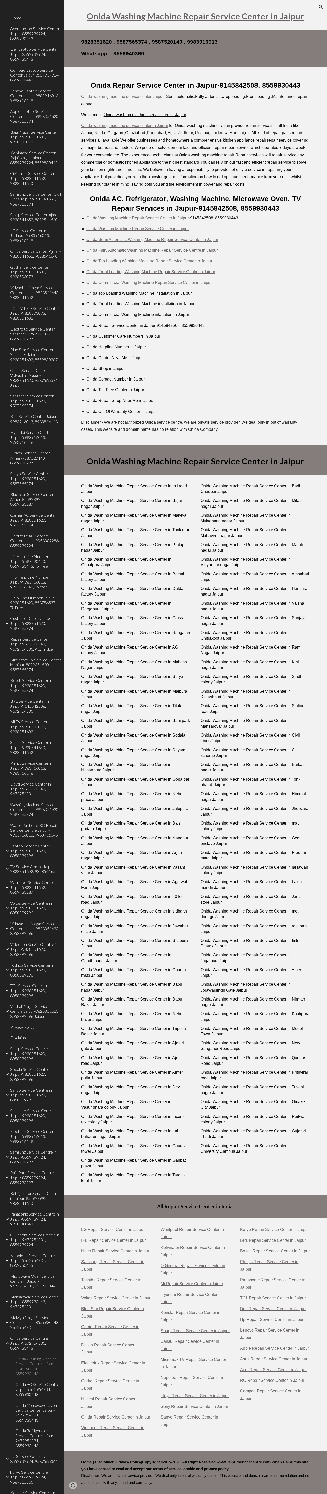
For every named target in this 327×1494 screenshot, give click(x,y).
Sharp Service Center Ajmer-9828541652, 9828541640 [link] (35, 217)
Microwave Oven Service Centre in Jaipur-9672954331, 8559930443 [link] (34, 1281)
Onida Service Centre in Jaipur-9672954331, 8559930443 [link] (31, 1343)
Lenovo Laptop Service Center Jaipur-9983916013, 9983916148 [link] (34, 95)
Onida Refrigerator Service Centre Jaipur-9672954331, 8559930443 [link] (35, 1438)
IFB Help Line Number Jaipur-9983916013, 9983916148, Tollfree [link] (30, 582)
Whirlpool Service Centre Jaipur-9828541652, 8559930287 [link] (32, 887)
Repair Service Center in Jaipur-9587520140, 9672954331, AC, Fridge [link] (31, 644)
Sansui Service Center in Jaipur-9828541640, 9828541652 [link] (31, 747)
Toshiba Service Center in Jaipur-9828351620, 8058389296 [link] (32, 970)
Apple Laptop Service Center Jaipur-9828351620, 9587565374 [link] (34, 116)
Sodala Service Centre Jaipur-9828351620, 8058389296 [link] (29, 1074)
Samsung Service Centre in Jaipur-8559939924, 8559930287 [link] (33, 1156)
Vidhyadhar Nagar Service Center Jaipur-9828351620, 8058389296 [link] (34, 928)
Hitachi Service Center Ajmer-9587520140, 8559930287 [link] (30, 457)
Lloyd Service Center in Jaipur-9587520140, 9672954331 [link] (30, 788)
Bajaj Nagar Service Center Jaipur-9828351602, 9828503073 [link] (33, 137)
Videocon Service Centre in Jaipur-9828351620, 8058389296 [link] (34, 949)
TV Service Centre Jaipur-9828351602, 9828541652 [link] (34, 869)
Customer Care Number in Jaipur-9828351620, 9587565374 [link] (33, 623)
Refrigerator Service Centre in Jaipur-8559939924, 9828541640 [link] (34, 1198)
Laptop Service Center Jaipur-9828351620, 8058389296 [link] (30, 850)
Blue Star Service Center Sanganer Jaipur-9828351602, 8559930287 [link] (34, 354)
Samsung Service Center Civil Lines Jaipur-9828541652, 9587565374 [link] (35, 199)
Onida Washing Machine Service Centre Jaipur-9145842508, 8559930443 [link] (36, 1366)
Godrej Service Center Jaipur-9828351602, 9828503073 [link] (30, 271)
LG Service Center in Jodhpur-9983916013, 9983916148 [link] (30, 235)
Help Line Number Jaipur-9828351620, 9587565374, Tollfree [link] (34, 602)
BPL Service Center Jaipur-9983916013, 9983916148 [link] (34, 419)
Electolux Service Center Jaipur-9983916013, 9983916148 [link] (32, 1136)
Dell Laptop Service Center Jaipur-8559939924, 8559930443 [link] (34, 54)
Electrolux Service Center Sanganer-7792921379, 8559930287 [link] (32, 333)
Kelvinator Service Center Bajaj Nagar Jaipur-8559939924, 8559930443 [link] (34, 157)
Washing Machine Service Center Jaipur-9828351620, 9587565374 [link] (34, 809)
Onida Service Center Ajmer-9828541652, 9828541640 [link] (35, 253)
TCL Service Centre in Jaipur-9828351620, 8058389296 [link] (29, 990)
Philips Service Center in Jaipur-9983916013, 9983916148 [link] (31, 768)
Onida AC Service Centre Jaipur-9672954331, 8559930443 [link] (37, 1389)
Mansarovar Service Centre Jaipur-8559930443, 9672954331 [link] (34, 1301)
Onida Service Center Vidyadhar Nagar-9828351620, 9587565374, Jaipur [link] (34, 377)
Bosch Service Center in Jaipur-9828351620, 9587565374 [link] (31, 685)
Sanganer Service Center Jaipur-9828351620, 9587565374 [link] (32, 400)
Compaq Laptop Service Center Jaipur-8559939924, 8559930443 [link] (34, 75)
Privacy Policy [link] (22, 1026)
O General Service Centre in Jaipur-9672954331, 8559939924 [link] (34, 1239)
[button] (321, 7)
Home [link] (15, 17)
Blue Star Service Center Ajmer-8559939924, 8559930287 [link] (32, 499)
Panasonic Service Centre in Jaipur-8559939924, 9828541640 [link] (34, 1218)
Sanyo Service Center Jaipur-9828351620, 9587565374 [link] (29, 478)
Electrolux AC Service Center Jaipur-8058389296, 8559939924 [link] (34, 540)
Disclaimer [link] (19, 1037)
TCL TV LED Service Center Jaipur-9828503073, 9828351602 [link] (34, 313)
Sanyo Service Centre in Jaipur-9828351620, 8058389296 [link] (31, 1094)
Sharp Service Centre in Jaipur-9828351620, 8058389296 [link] (30, 1053)
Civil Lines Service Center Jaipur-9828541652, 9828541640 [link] (32, 178)
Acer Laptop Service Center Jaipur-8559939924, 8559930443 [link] (35, 33)
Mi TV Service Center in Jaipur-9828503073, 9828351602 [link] (30, 726)
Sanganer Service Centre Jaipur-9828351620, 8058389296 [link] (32, 1115)
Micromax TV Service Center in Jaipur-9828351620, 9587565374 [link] (35, 664)
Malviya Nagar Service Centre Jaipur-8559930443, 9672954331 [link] (34, 1322)
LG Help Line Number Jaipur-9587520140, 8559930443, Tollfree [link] (29, 561)
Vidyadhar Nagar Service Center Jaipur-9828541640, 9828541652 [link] (34, 292)
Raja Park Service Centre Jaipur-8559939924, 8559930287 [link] (32, 1177)
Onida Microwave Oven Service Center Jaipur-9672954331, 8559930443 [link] (36, 1412)
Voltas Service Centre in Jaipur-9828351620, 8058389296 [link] (31, 908)
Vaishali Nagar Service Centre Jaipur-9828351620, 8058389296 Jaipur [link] (34, 1011)
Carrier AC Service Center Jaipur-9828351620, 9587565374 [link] (33, 520)
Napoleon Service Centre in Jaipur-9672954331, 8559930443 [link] (34, 1260)
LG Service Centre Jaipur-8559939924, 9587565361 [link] (34, 1458)
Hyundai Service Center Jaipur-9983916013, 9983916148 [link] (31, 437)
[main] (195, 15)
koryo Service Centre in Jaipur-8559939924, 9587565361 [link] (30, 1477)
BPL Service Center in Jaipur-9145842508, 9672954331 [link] (29, 706)
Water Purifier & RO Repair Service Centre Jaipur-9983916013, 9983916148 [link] (34, 830)
